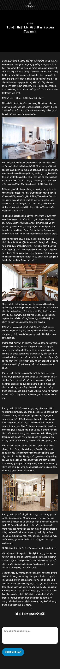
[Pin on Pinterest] (37, 614)
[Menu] (3, 4)
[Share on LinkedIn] (42, 614)
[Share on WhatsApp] (17, 614)
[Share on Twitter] (27, 614)
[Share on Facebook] (22, 614)
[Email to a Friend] (32, 614)
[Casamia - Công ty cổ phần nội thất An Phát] (30, 5)
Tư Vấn (30, 24)
